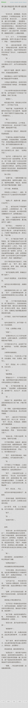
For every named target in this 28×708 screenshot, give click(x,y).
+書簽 (19, 701)
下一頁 (25, 701)
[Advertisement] (14, 685)
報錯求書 (20, 2)
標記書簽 (12, 2)
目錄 (14, 701)
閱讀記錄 (25, 2)
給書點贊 (16, 2)
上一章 (2, 701)
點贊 (8, 701)
